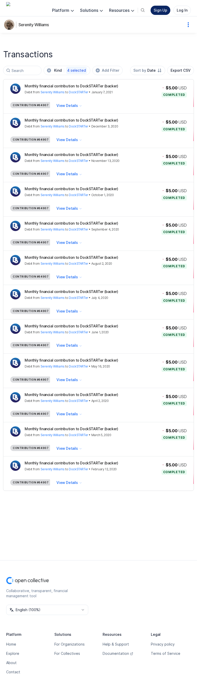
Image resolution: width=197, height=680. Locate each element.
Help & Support (116, 644)
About (11, 662)
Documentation (116, 653)
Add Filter (110, 70)
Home (11, 644)
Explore (12, 653)
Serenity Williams (33, 24)
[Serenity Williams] (10, 25)
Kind (70, 70)
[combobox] (147, 70)
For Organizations (69, 644)
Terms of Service (165, 653)
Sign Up (160, 10)
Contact (13, 672)
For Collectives (67, 653)
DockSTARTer (78, 92)
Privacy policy (163, 644)
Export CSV (181, 70)
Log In (182, 10)
